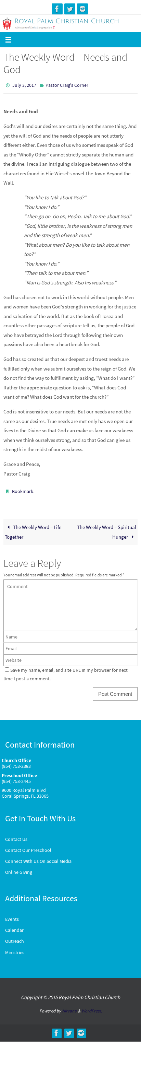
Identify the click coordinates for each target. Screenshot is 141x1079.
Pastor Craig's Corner (67, 85)
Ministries (14, 949)
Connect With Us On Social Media (38, 858)
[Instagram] (82, 8)
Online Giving (18, 869)
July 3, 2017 (24, 85)
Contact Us (16, 836)
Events (12, 916)
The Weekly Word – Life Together (33, 529)
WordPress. (91, 1008)
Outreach (14, 938)
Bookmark (22, 489)
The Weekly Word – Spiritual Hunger (106, 529)
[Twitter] (69, 8)
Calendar (14, 927)
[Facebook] (57, 8)
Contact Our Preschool (28, 847)
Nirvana (69, 1008)
